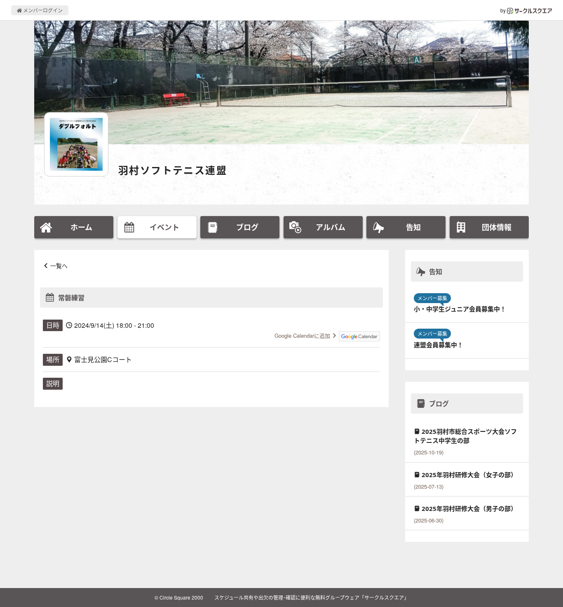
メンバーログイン (42, 10)
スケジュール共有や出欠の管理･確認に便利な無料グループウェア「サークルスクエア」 (311, 597)
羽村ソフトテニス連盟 (172, 170)
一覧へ (59, 265)
